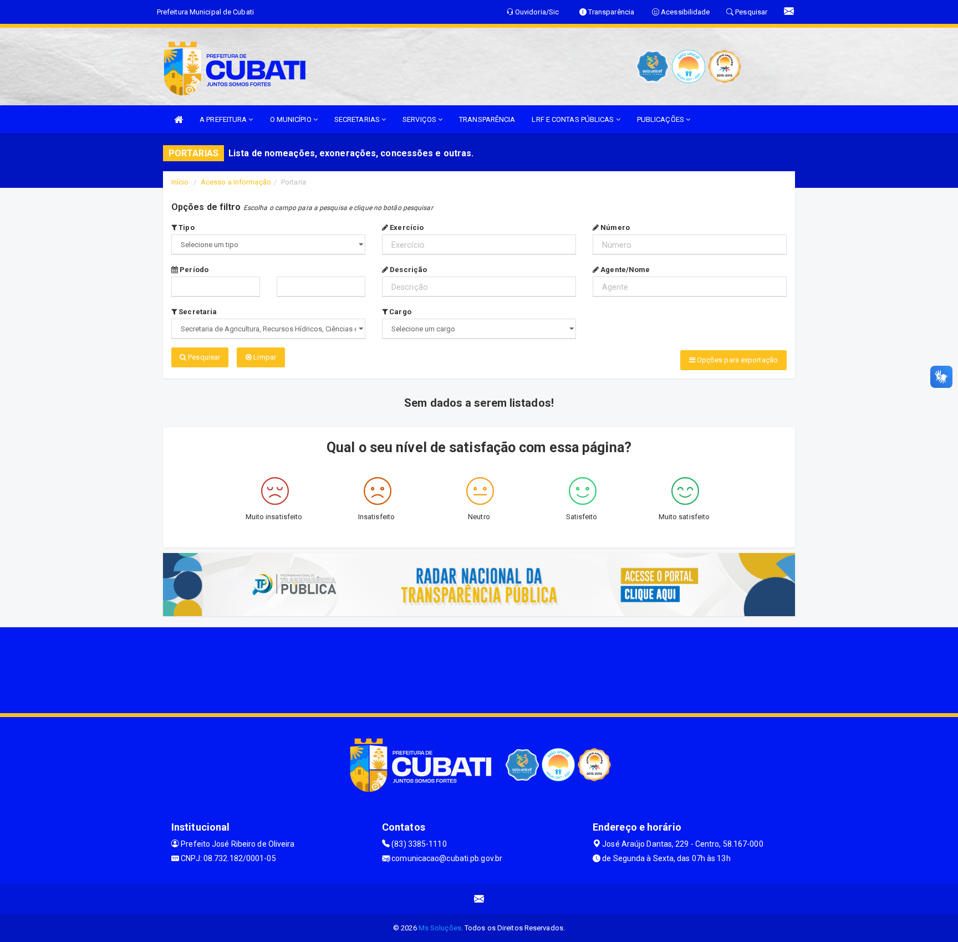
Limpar (264, 357)
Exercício (406, 227)
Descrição (407, 269)
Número (614, 227)
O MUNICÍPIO (291, 119)
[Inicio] (178, 119)
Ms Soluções (440, 928)
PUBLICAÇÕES (661, 119)
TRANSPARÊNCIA (487, 119)
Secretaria (197, 312)
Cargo (399, 312)
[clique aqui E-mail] (479, 899)
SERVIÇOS (420, 119)
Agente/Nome (624, 269)
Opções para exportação (736, 360)
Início (180, 182)
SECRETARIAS (357, 119)
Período (193, 269)
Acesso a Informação (236, 182)
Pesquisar (203, 357)
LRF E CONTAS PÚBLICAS (573, 119)
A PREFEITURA (224, 119)
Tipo (186, 227)
